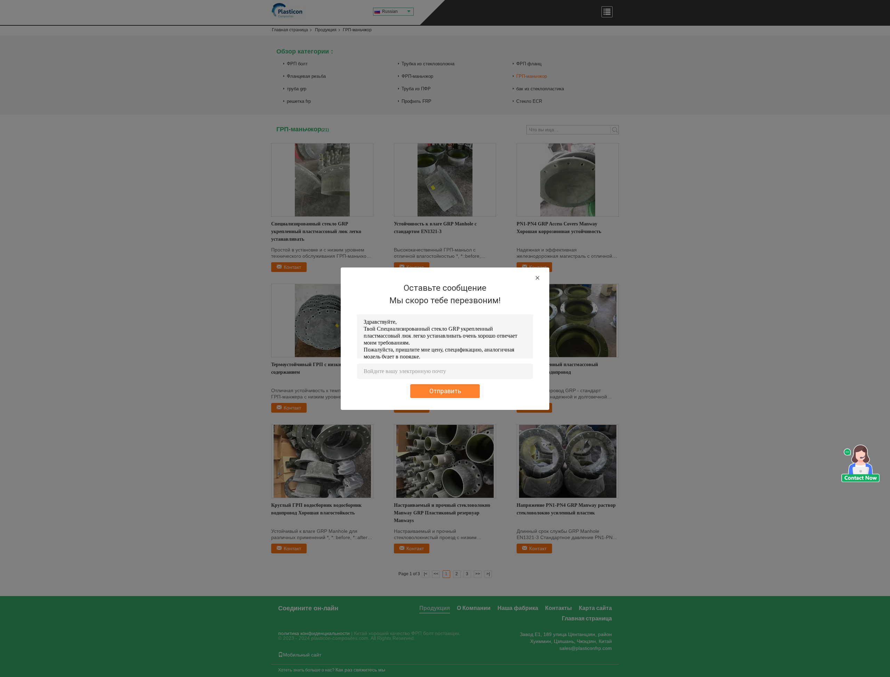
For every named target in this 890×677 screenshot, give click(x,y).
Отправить (445, 391)
